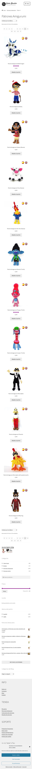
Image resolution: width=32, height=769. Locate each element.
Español (5, 614)
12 (17, 31)
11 (14, 31)
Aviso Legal (24, 766)
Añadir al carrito (16, 72)
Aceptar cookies (16, 755)
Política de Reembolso (7, 732)
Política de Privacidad (17, 766)
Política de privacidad (7, 734)
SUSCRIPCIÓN (8, 547)
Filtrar (4, 591)
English (4, 695)
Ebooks (5, 566)
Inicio (4, 10)
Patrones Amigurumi (11, 10)
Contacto (4, 691)
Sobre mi (4, 689)
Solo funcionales (16, 759)
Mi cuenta (4, 709)
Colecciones (6, 563)
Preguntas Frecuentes (7, 728)
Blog (3, 693)
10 (11, 31)
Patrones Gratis (7, 571)
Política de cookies (9, 766)
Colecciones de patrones (8, 713)
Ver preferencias (16, 763)
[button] (29, 746)
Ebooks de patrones (7, 715)
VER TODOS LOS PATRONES (16, 662)
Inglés (4, 616)
